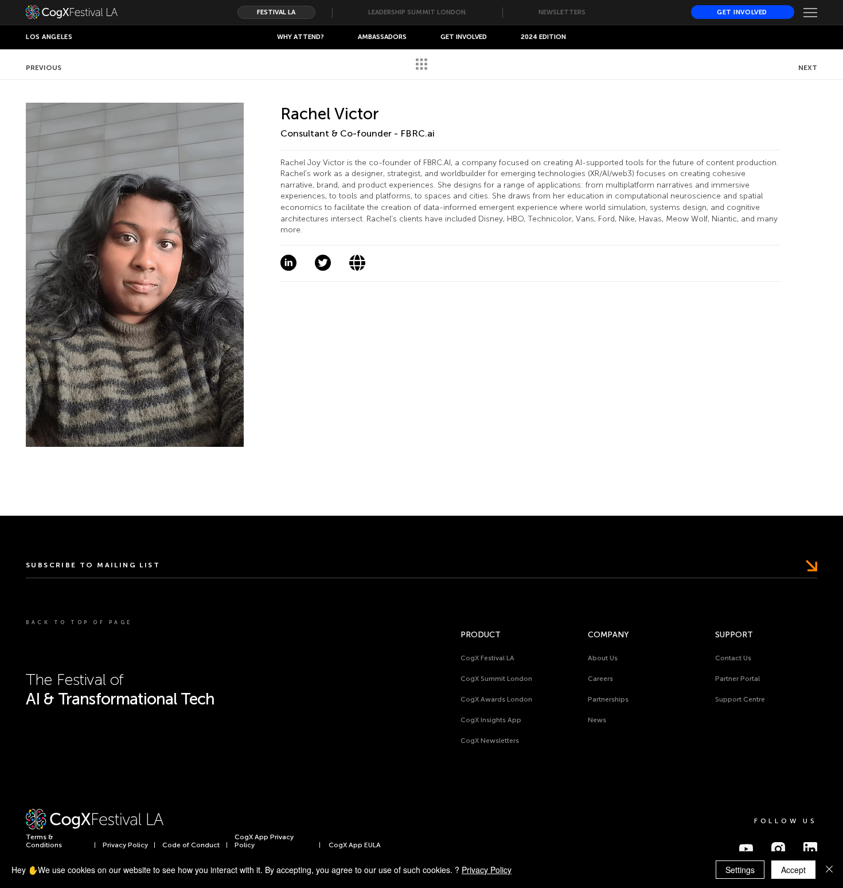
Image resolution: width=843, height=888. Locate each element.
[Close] (829, 869)
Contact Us (733, 658)
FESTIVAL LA (276, 12)
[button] (464, 37)
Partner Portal (737, 679)
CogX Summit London (496, 679)
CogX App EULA (355, 845)
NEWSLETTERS (562, 12)
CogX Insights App (490, 720)
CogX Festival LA (487, 658)
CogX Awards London (496, 699)
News (597, 720)
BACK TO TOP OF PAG (78, 622)
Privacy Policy (125, 845)
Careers (600, 679)
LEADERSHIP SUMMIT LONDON (417, 12)
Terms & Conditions (44, 841)
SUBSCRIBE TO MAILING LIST (93, 565)
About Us (603, 658)
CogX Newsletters (489, 741)
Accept (793, 869)
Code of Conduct (191, 845)
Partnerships (608, 699)
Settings (740, 869)
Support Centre (740, 699)
